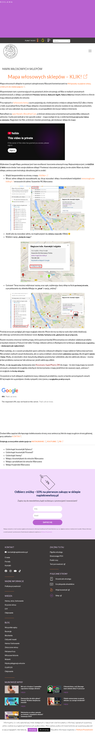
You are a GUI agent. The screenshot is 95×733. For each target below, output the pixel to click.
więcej (23, 692)
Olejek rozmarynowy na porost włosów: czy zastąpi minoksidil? (74, 699)
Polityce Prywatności (84, 730)
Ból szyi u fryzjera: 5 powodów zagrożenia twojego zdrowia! (31, 687)
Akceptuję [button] (32, 730)
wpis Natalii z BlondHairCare (24, 114)
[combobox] (61, 41)
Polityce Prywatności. (46, 532)
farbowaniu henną (20, 103)
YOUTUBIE (51, 441)
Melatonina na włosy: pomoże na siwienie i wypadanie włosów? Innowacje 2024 (32, 714)
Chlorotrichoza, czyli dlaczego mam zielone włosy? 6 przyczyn (74, 687)
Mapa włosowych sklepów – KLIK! (45, 77)
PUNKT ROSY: (30, 41)
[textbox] (61, 41)
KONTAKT (16, 436)
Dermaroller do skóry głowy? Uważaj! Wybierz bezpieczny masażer (30, 700)
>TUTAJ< (42, 175)
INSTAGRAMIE (37, 441)
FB (60, 441)
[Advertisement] (47, 20)
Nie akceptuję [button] (44, 730)
